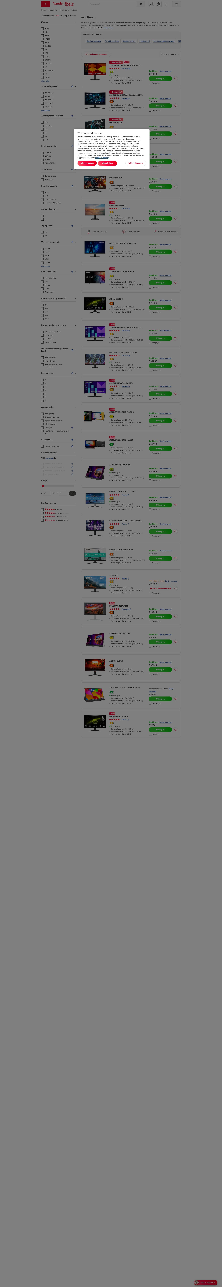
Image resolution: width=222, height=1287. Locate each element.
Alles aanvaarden (87, 163)
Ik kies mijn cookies (135, 163)
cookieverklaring (102, 158)
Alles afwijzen (107, 163)
